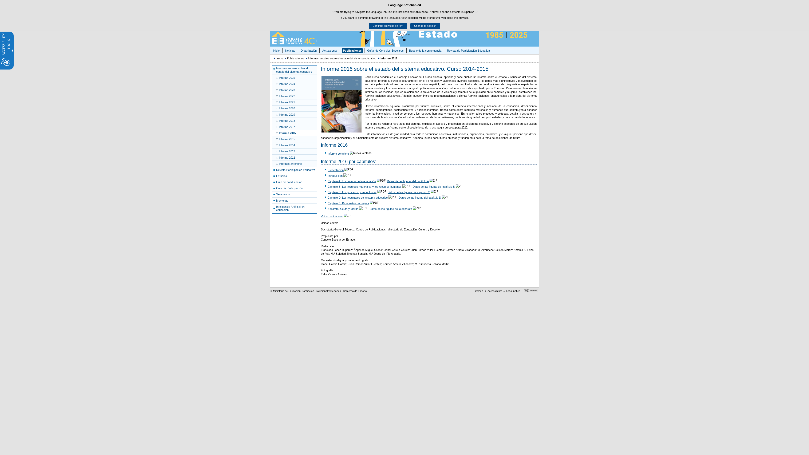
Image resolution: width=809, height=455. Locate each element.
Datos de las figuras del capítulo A (408, 181)
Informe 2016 (287, 133)
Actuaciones (330, 50)
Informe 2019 (287, 114)
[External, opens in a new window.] (341, 104)
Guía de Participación (289, 188)
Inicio (276, 50)
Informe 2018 (287, 120)
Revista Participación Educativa (295, 169)
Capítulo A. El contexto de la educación (352, 181)
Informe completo (338, 153)
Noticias (290, 50)
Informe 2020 (287, 108)
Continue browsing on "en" (388, 25)
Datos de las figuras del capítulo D (420, 197)
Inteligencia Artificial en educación (290, 208)
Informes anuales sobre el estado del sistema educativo (342, 58)
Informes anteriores (291, 163)
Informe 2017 (287, 126)
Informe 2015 (287, 139)
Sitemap (478, 291)
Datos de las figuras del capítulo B (434, 186)
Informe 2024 (287, 84)
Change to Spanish (425, 25)
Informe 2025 (287, 77)
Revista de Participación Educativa (468, 50)
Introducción (335, 175)
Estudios (281, 176)
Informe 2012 (287, 157)
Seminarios (283, 194)
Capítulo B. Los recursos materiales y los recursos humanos (365, 186)
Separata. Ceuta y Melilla (343, 208)
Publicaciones (352, 50)
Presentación (336, 170)
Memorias (282, 200)
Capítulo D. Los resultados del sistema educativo (358, 197)
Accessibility (495, 291)
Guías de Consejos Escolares (385, 50)
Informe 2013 (287, 151)
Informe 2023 (287, 90)
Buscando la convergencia (425, 50)
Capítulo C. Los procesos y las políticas (352, 192)
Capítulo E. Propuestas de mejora (348, 203)
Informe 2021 (287, 102)
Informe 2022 (287, 96)
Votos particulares (332, 216)
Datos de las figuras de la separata (391, 208)
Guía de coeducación (289, 182)
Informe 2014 (287, 145)
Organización (309, 50)
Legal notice (513, 291)
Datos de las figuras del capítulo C (409, 192)
